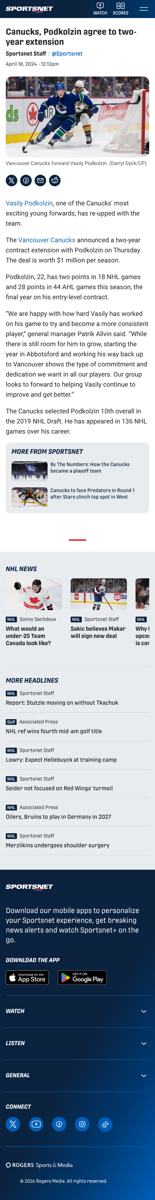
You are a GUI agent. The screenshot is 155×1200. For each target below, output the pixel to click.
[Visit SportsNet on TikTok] (105, 1124)
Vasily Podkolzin (29, 203)
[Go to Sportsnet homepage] (29, 9)
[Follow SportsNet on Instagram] (82, 1123)
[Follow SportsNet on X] (13, 1123)
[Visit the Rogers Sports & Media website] (39, 1165)
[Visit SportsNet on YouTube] (36, 1123)
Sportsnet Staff (26, 53)
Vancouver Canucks (46, 239)
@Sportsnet (67, 53)
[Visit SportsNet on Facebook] (59, 1123)
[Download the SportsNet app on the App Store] (27, 977)
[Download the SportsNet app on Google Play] (82, 977)
